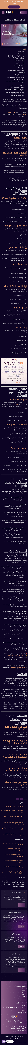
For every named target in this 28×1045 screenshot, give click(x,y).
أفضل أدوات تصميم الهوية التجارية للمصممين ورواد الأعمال (15, 849)
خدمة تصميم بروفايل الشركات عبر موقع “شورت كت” (14, 82)
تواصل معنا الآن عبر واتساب (18, 667)
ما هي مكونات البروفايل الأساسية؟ (16, 57)
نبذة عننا (20, 1042)
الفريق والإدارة (21, 67)
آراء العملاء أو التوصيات (19, 74)
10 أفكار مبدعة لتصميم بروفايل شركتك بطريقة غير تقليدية (14, 867)
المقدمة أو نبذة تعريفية (19, 60)
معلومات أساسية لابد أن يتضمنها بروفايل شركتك (13, 835)
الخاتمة (22, 84)
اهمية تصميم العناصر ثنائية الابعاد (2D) (14, 806)
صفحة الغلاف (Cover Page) (18, 58)
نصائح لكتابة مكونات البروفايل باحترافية (15, 77)
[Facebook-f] (17, 1038)
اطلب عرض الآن (15, 7)
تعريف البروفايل (20, 53)
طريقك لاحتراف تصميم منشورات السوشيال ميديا (13, 829)
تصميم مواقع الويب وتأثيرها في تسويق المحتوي (14, 817)
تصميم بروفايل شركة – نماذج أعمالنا (16, 656)
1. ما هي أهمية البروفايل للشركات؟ (16, 87)
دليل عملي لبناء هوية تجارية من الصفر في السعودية (13, 861)
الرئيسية (24, 1042)
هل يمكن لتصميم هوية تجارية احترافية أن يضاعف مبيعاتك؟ (13, 823)
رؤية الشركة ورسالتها (19, 62)
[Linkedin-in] (10, 1038)
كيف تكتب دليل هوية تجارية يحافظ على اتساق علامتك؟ (14, 855)
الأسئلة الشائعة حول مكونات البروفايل (15, 86)
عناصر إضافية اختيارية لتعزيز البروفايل (16, 70)
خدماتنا (14, 1042)
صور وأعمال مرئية (20, 75)
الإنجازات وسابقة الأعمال (19, 65)
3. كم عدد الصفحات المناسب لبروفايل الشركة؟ (14, 92)
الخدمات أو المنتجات (20, 63)
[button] (3, 12)
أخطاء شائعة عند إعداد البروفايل (17, 79)
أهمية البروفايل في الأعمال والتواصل (16, 55)
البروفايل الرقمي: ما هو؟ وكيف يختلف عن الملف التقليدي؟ (13, 873)
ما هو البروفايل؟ (20, 51)
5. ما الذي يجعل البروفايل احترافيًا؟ (17, 95)
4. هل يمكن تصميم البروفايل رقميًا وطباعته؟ (15, 94)
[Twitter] (15, 1038)
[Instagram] (12, 1038)
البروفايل (16, 404)
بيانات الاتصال (21, 68)
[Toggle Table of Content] (23, 49)
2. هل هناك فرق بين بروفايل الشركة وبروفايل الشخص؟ (14, 90)
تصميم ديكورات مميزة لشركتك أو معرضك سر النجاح (12, 811)
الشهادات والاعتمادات (19, 72)
